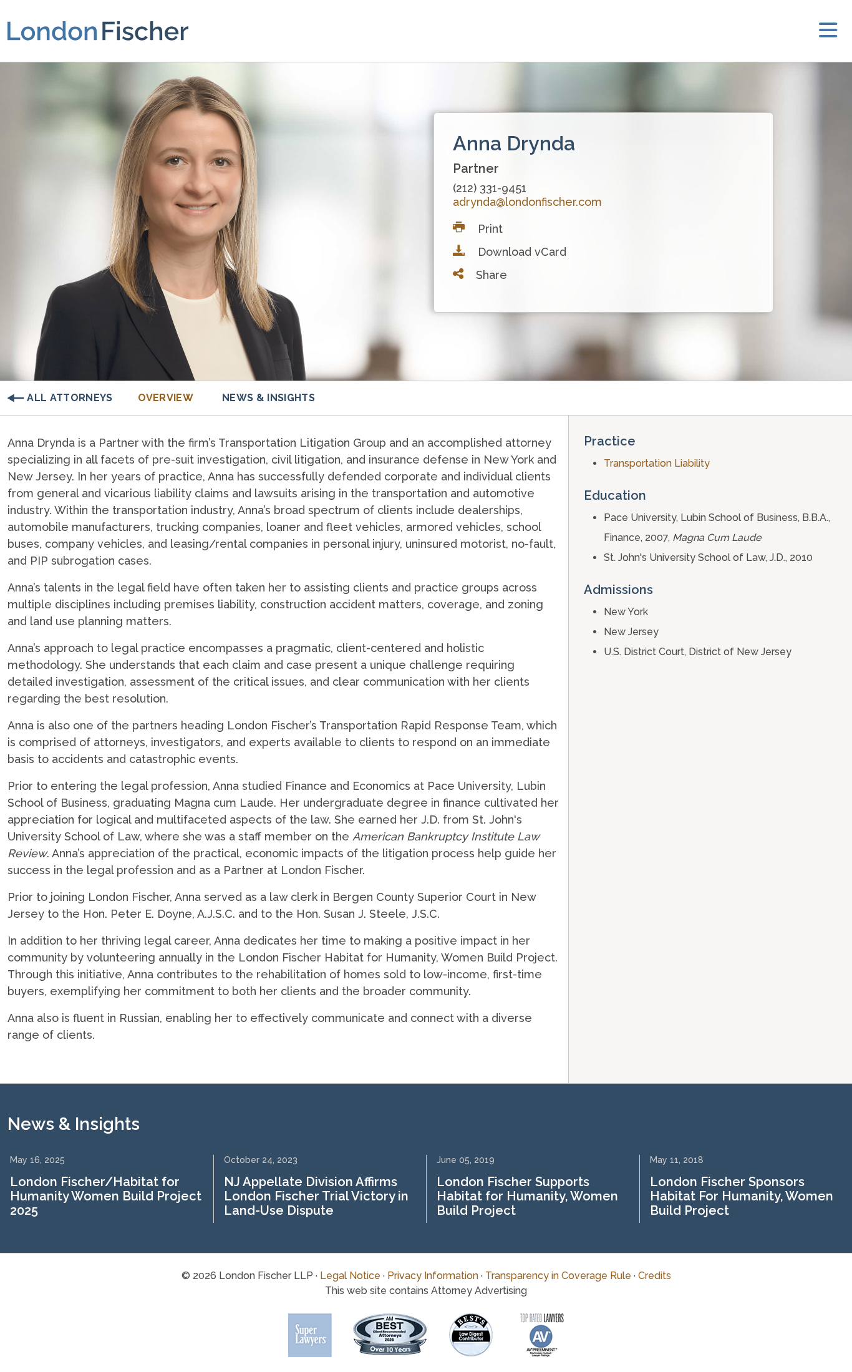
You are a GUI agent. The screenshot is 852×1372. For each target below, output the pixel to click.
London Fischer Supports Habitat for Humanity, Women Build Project (527, 1196)
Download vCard (520, 251)
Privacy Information (432, 1276)
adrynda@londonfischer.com (527, 201)
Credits (654, 1276)
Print (489, 228)
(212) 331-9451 (489, 188)
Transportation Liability (657, 463)
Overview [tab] (166, 398)
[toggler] (828, 31)
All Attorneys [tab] (69, 398)
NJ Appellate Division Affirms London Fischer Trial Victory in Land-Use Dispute (316, 1196)
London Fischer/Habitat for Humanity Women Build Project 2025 (105, 1196)
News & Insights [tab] (268, 398)
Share (490, 274)
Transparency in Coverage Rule (558, 1276)
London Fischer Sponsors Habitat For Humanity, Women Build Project (741, 1196)
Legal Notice (350, 1276)
